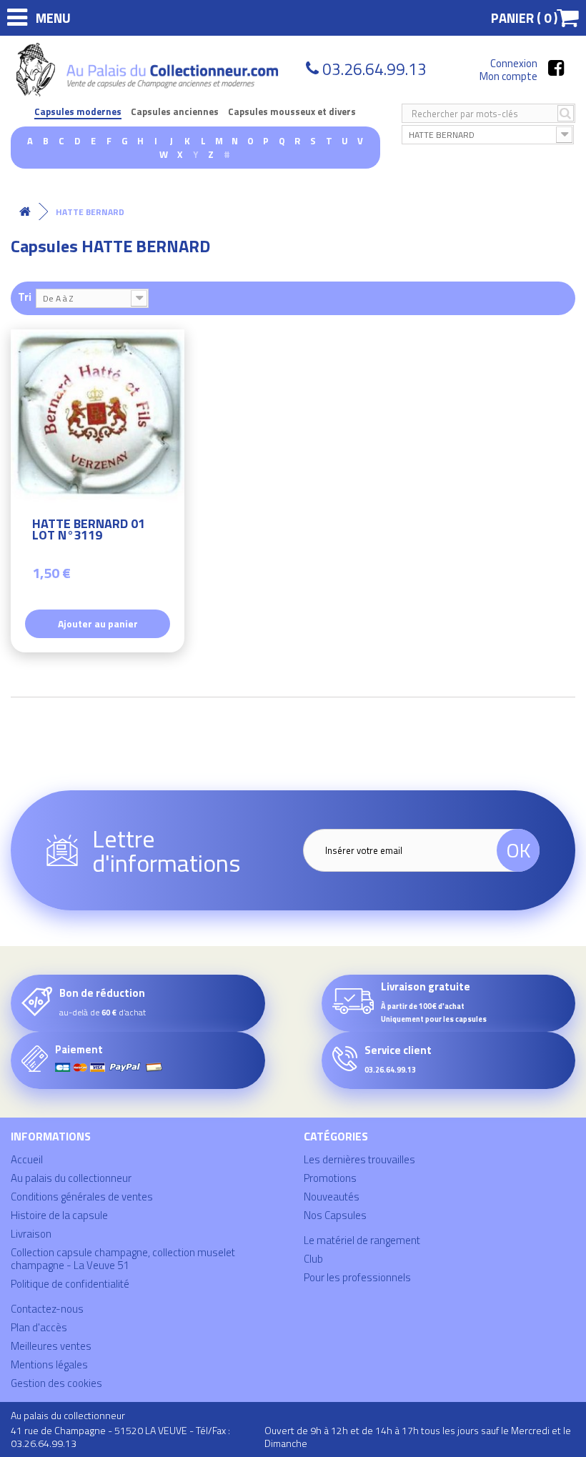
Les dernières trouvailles (359, 1159)
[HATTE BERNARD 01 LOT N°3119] (97, 416)
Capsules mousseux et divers (292, 112)
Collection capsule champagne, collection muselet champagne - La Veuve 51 (123, 1258)
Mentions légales (49, 1364)
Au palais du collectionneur (71, 1178)
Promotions (330, 1178)
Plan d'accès (39, 1327)
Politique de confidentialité (70, 1284)
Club (313, 1258)
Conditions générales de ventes (82, 1196)
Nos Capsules (335, 1215)
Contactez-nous (47, 1309)
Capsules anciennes (175, 112)
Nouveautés (331, 1196)
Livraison (31, 1233)
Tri (24, 296)
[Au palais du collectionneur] (149, 69)
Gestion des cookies (56, 1383)
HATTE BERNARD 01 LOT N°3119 (88, 531)
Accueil (27, 1159)
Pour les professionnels (357, 1277)
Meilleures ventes (51, 1346)
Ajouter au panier (98, 623)
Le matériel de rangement (362, 1240)
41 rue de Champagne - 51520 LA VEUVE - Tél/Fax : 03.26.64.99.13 (120, 1437)
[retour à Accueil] (25, 212)
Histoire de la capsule (59, 1215)
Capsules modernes (77, 112)
